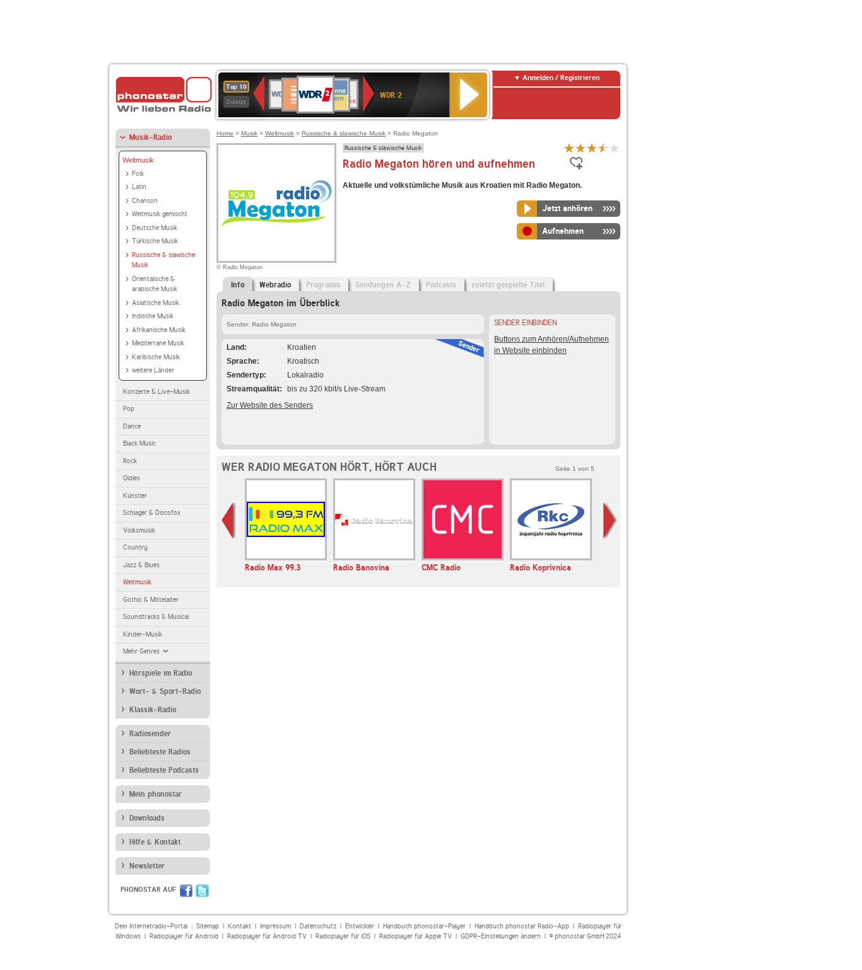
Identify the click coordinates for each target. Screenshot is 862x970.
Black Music (139, 443)
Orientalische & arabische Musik (154, 284)
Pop (128, 409)
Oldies (131, 478)
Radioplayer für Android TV (267, 936)
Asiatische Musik (155, 303)
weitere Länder (153, 370)
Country (135, 547)
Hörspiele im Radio (160, 673)
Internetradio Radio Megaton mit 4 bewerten (603, 148)
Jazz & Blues (141, 565)
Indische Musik (153, 316)
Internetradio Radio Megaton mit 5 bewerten (614, 148)
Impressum (275, 926)
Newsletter (147, 866)
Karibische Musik (156, 357)
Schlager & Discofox (151, 513)
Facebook (186, 890)
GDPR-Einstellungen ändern (501, 936)
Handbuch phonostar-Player (424, 926)
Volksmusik (139, 530)
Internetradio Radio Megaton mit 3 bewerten (592, 148)
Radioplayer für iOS (343, 936)
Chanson (145, 201)
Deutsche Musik (154, 228)
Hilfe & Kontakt (154, 842)
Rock (130, 461)
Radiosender (150, 733)
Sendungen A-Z (383, 284)
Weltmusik (138, 160)
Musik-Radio (150, 137)
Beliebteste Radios (160, 752)
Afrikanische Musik (159, 330)
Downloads (147, 818)
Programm (323, 284)
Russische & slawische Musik (163, 260)
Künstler (135, 496)
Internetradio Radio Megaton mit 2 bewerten (580, 148)
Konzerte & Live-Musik (156, 392)
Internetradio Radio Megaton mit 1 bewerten (569, 148)
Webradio (275, 284)
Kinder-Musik (142, 634)
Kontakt (239, 926)
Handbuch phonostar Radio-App (522, 926)
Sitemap (207, 926)
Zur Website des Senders (270, 405)
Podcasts (441, 284)
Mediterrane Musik (158, 343)
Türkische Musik (155, 241)
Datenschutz (318, 926)
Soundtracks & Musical (156, 617)
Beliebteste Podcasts (164, 770)
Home (224, 133)
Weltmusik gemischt (159, 214)
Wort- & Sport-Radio (165, 691)
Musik (249, 133)
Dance (132, 426)
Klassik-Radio (152, 709)
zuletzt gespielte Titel (508, 284)
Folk (138, 174)
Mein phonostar (155, 794)
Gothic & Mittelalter (151, 600)
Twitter (202, 890)
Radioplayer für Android (184, 936)
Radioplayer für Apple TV (415, 936)
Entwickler (359, 926)
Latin (139, 187)
